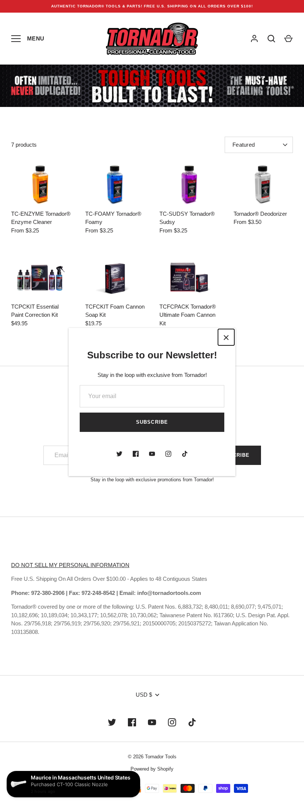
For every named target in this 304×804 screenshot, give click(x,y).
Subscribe (152, 422)
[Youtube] (152, 454)
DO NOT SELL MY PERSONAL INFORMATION (70, 565)
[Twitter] (119, 454)
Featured (243, 144)
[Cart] (288, 38)
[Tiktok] (184, 454)
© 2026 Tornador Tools (152, 756)
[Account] (254, 38)
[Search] (271, 38)
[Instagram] (168, 454)
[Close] (226, 337)
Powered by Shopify (152, 769)
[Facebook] (136, 454)
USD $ (144, 694)
